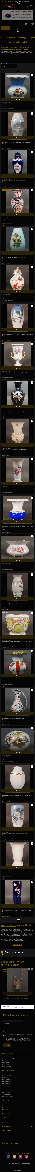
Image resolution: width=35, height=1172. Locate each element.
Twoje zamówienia (5, 1105)
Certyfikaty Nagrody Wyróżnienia (8, 1135)
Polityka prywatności (6, 1056)
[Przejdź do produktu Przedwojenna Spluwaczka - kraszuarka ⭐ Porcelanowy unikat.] (17, 548)
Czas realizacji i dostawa (7, 1122)
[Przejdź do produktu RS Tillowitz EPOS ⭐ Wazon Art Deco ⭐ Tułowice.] (17, 587)
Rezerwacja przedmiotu (6, 1081)
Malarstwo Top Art (6, 1064)
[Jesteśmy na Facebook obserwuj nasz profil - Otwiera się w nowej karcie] (8, 1156)
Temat (4, 1028)
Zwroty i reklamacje (6, 1094)
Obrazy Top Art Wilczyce (7, 1073)
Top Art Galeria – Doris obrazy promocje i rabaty (11, 1075)
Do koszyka (17, 99)
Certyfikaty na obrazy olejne (7, 1096)
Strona (15, 70)
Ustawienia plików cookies (7, 1058)
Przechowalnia (5, 1109)
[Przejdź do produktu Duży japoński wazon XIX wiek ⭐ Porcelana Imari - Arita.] (17, 202)
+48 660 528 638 (5, 1145)
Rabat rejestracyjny (6, 1077)
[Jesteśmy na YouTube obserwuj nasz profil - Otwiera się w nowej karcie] (20, 1156)
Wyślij (7, 1045)
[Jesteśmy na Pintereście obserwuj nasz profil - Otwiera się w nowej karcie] (26, 1156)
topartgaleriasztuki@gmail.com (8, 1147)
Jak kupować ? (5, 1090)
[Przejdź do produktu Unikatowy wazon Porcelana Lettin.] (17, 663)
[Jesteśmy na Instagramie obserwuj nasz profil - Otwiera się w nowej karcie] (14, 1156)
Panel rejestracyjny (6, 1103)
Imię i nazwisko (6, 1023)
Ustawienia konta (5, 1107)
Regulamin (4, 1060)
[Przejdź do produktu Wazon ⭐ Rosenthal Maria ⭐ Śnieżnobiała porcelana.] (17, 855)
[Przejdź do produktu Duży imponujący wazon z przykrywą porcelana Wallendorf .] (17, 164)
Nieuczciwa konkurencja (7, 1066)
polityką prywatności (12, 1041)
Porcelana (6, 28)
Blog (3, 1132)
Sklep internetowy (17, 1170)
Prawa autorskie (5, 1062)
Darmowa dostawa (6, 1083)
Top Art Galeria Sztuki (6, 1130)
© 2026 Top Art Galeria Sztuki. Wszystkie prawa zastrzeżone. (18, 1163)
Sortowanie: (4, 63)
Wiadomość (6, 1031)
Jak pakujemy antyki (6, 1118)
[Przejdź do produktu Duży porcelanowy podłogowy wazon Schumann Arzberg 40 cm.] (17, 241)
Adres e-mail (6, 1026)
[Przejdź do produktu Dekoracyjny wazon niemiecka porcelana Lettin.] (17, 87)
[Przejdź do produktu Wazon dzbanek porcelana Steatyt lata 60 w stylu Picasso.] (17, 702)
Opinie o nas (4, 1137)
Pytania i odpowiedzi (6, 1092)
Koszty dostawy (5, 1120)
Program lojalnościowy (6, 1079)
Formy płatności (5, 1117)
